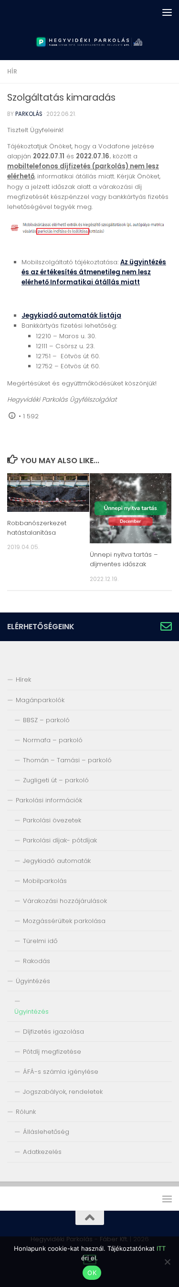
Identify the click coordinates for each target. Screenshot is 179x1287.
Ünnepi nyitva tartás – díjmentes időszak (124, 559)
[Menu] (167, 12)
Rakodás (36, 960)
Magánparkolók (40, 700)
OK (91, 1273)
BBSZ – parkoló (46, 720)
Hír (12, 71)
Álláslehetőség (46, 1131)
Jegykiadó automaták (57, 860)
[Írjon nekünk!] (166, 626)
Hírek (23, 679)
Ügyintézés (33, 981)
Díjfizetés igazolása (53, 1031)
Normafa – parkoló (53, 740)
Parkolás (28, 114)
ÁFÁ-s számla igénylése (60, 1071)
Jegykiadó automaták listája (71, 315)
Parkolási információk (49, 800)
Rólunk (26, 1111)
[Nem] (167, 1261)
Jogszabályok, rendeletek (63, 1091)
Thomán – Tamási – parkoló (67, 760)
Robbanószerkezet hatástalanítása (36, 528)
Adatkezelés (42, 1151)
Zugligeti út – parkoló (56, 780)
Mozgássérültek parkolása (64, 920)
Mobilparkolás (45, 880)
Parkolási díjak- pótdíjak (60, 840)
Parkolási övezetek (52, 820)
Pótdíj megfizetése (52, 1051)
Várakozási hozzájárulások (65, 900)
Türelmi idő (40, 940)
